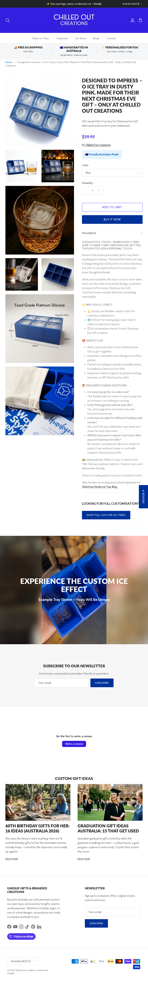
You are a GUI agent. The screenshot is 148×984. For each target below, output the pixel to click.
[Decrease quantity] (85, 191)
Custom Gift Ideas (74, 778)
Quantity (87, 183)
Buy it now (112, 219)
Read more (11, 859)
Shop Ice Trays (40, 38)
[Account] (132, 20)
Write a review (74, 744)
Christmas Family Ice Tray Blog (99, 486)
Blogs (96, 38)
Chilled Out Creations (98, 145)
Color (85, 165)
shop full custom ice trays (106, 515)
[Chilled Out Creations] (74, 20)
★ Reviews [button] (143, 497)
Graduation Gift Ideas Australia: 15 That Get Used (108, 828)
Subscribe (102, 682)
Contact (111, 38)
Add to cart (112, 207)
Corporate (62, 38)
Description (89, 233)
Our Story (80, 38)
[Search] (7, 20)
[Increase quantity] (99, 191)
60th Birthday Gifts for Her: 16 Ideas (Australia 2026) (37, 828)
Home (8, 62)
